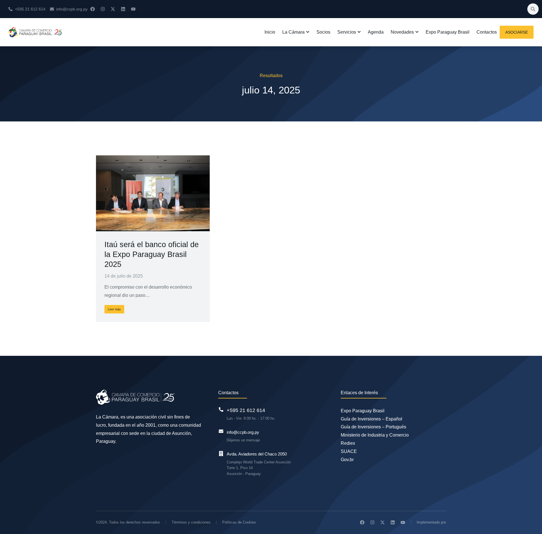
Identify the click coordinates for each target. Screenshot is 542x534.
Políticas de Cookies (239, 522)
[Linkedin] (123, 9)
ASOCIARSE (516, 32)
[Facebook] (92, 9)
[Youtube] (133, 9)
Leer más (114, 309)
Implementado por (431, 522)
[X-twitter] (113, 9)
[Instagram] (102, 9)
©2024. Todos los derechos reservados (128, 522)
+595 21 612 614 (246, 410)
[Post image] (153, 193)
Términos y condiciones (191, 522)
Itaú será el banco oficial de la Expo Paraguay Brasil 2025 (151, 254)
